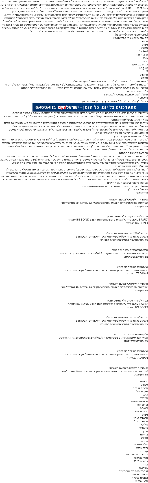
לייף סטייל (142, 391)
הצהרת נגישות (140, 477)
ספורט (144, 48)
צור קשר (143, 468)
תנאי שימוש (141, 481)
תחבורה (143, 441)
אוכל (145, 58)
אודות (145, 464)
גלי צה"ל (143, 189)
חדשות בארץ (141, 418)
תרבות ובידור (140, 54)
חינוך (145, 431)
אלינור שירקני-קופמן (136, 91)
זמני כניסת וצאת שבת (135, 454)
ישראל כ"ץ (133, 189)
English (143, 68)
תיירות (144, 398)
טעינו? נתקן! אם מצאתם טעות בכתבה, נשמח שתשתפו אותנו (114, 186)
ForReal (143, 51)
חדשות (144, 41)
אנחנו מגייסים (140, 64)
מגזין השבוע (141, 411)
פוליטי (144, 424)
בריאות (144, 434)
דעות (145, 44)
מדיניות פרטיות (139, 474)
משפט (144, 78)
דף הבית (143, 451)
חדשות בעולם (140, 421)
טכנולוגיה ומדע (139, 401)
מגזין (145, 61)
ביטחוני (143, 428)
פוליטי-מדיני (141, 444)
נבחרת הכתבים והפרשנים (133, 471)
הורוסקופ (142, 404)
